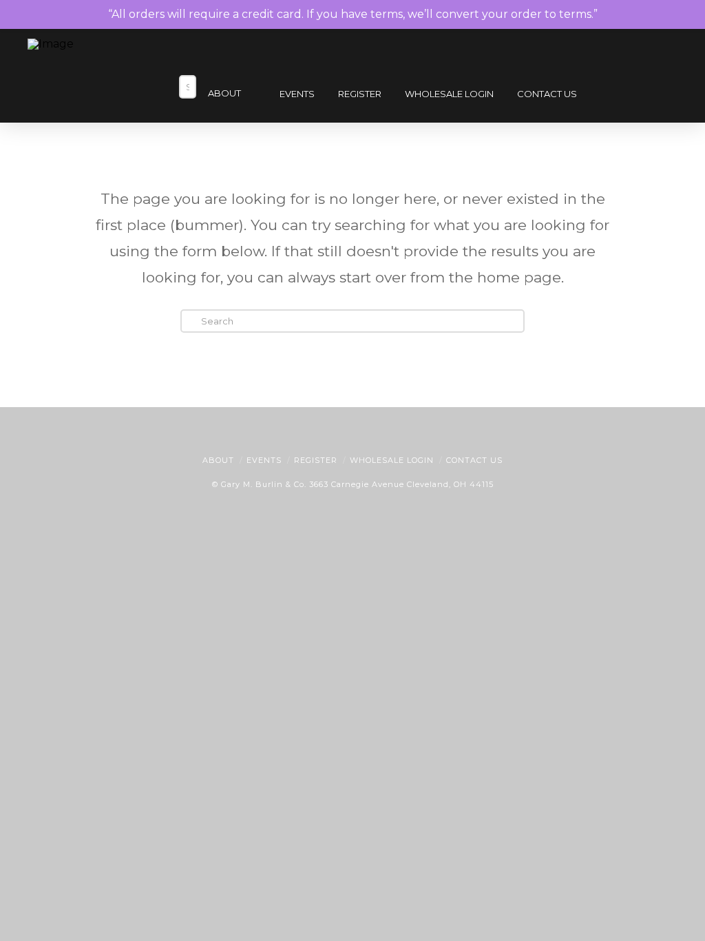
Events (264, 460)
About (218, 460)
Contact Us (474, 460)
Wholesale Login (392, 460)
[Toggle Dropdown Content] (655, 95)
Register (315, 460)
